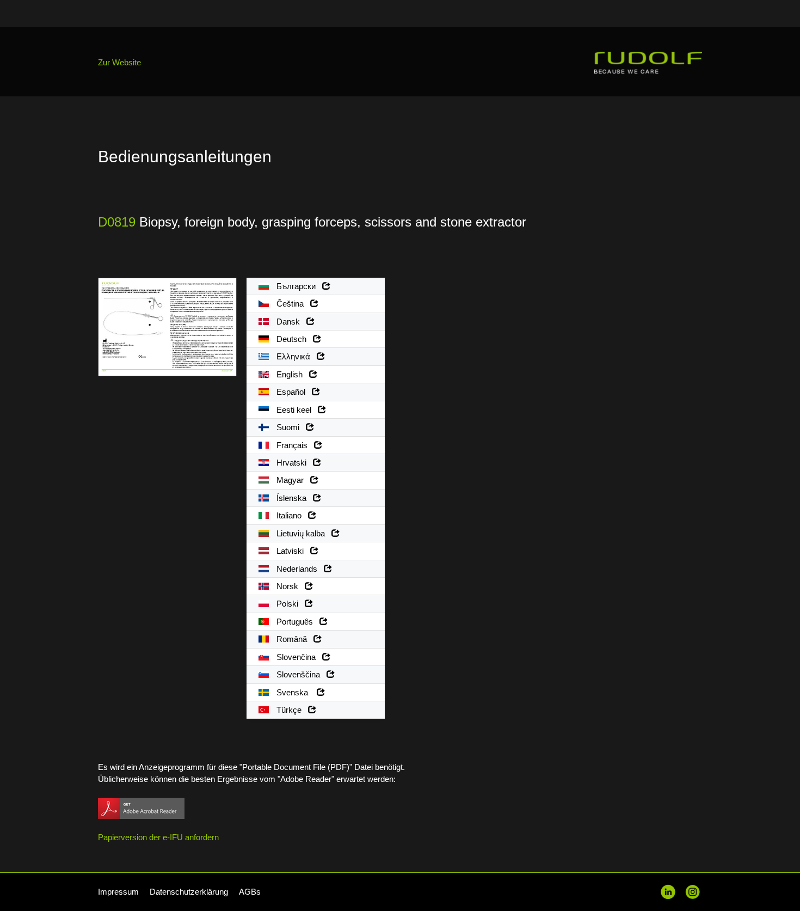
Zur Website (119, 62)
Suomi (290, 427)
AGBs (250, 891)
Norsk (289, 586)
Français (294, 445)
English (291, 374)
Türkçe (291, 709)
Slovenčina (298, 657)
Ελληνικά (295, 356)
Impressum (118, 891)
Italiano (291, 515)
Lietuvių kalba (302, 533)
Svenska (295, 692)
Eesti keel (296, 409)
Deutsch (293, 339)
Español (293, 391)
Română (293, 639)
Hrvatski (293, 462)
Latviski (292, 550)
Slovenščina (300, 674)
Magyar (292, 480)
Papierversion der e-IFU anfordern (158, 837)
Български (298, 286)
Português (296, 621)
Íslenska (293, 498)
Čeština (292, 303)
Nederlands (299, 568)
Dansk (290, 321)
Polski (289, 603)
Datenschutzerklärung (189, 891)
